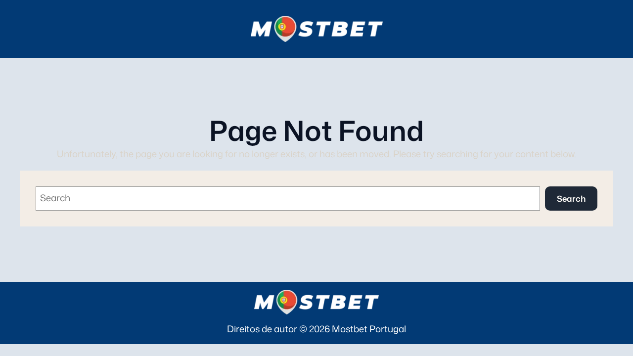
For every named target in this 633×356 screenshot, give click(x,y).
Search (571, 198)
